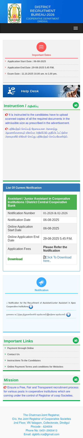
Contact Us (13, 354)
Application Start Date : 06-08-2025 (27, 61)
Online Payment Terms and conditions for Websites (35, 366)
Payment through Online (20, 348)
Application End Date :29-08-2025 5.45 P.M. (31, 67)
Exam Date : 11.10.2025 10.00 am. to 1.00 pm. (32, 73)
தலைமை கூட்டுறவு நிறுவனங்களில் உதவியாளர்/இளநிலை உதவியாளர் (36, 313)
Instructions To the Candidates (24, 360)
